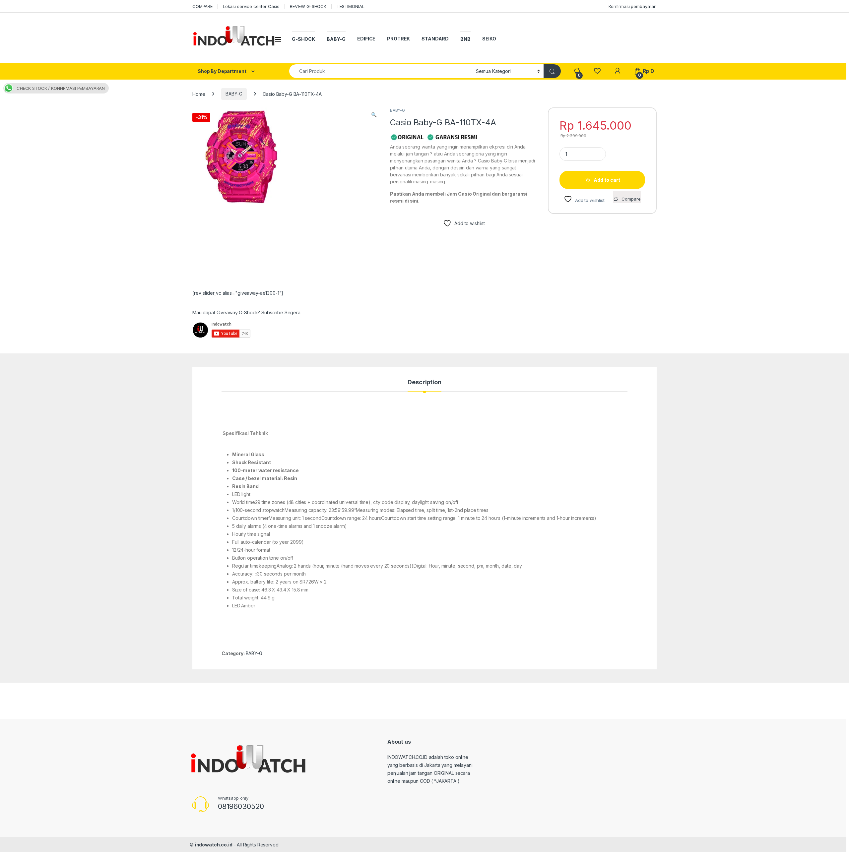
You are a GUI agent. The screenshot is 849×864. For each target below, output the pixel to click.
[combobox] (380, 71)
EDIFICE (366, 38)
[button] (374, 115)
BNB (465, 39)
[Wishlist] (597, 71)
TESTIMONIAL (350, 6)
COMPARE (202, 6)
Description (424, 382)
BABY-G (336, 39)
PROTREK (398, 38)
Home (198, 93)
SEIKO (489, 38)
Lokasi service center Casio (251, 6)
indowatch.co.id (213, 844)
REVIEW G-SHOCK (308, 6)
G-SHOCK (303, 39)
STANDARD (435, 38)
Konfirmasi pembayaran (633, 6)
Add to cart (607, 180)
